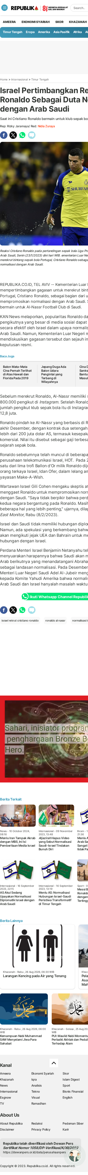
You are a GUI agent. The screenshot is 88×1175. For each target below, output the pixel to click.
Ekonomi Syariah (36, 22)
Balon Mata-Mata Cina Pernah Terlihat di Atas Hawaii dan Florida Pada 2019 (17, 372)
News (4, 1085)
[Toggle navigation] (4, 7)
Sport (66, 1085)
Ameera (5, 1073)
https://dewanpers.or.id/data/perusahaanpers (34, 1152)
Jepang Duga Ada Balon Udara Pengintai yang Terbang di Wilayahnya (53, 374)
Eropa (30, 32)
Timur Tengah (12, 32)
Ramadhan (38, 1103)
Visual (35, 1097)
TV (2, 1103)
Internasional (19, 79)
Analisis (36, 1085)
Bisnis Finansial (73, 1091)
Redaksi (37, 1123)
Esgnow (5, 1097)
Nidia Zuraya (46, 126)
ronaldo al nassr (55, 620)
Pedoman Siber (73, 1123)
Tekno (35, 1091)
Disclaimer (7, 1129)
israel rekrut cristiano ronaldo (20, 620)
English (67, 1097)
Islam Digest (71, 1079)
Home (4, 79)
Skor (66, 1073)
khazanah (78, 22)
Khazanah (6, 1079)
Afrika (77, 32)
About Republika (11, 1123)
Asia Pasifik (61, 32)
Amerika (44, 32)
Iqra (34, 1079)
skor (59, 22)
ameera (9, 22)
